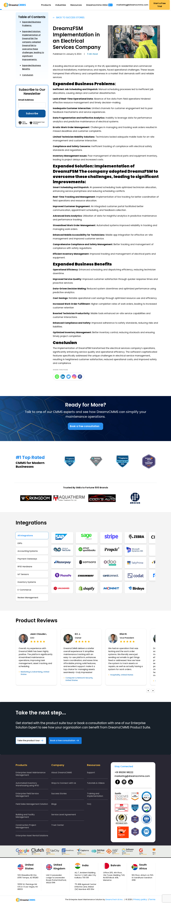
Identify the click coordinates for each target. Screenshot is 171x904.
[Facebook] (80, 376)
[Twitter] (68, 376)
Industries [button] (62, 5)
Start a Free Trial (159, 5)
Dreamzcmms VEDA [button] (100, 5)
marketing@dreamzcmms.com (132, 4)
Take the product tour (28, 740)
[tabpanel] (103, 562)
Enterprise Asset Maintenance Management (30, 773)
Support (91, 772)
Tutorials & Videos (96, 783)
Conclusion (27, 75)
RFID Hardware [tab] (25, 566)
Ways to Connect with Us (63, 783)
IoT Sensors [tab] (23, 574)
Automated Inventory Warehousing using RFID (27, 784)
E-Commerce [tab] (24, 589)
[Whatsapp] (57, 376)
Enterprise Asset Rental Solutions (32, 835)
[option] (36, 498)
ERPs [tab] (20, 543)
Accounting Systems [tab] (28, 551)
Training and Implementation (95, 794)
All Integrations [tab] (25, 535)
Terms (152, 899)
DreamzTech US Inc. (114, 899)
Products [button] (47, 5)
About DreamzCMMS (61, 772)
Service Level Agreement (63, 814)
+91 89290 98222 (124, 772)
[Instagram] (74, 376)
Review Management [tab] (28, 597)
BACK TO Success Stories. (70, 17)
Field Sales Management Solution (32, 804)
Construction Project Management (26, 826)
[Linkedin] (63, 376)
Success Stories (59, 793)
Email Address (26, 99)
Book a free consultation (84, 426)
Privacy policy (140, 899)
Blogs (54, 804)
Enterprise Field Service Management (27, 794)
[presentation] (148, 690)
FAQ (89, 804)
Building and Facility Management (25, 815)
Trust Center (57, 825)
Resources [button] (77, 5)
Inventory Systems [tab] (27, 582)
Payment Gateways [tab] (27, 558)
